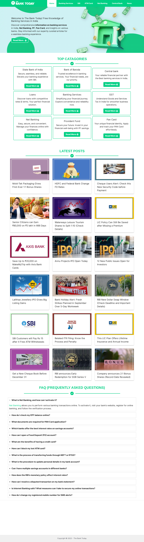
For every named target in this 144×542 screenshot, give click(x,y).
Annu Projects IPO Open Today (71, 261)
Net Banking (102, 3)
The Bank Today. (80, 538)
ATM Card (89, 3)
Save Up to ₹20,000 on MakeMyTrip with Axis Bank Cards (27, 264)
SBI (79, 3)
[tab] (72, 404)
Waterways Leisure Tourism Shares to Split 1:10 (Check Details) (69, 225)
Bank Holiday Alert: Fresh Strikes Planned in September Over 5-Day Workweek (70, 303)
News (129, 3)
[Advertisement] (67, 518)
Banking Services (66, 3)
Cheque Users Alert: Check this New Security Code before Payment (114, 187)
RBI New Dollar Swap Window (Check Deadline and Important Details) (113, 303)
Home (51, 3)
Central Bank (117, 3)
